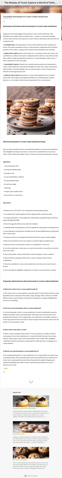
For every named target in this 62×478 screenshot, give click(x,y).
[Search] (60, 2)
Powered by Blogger (32, 476)
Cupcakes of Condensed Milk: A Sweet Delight (24, 408)
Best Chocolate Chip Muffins (20, 459)
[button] (4, 22)
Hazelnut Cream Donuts (19, 434)
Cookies (6, 368)
